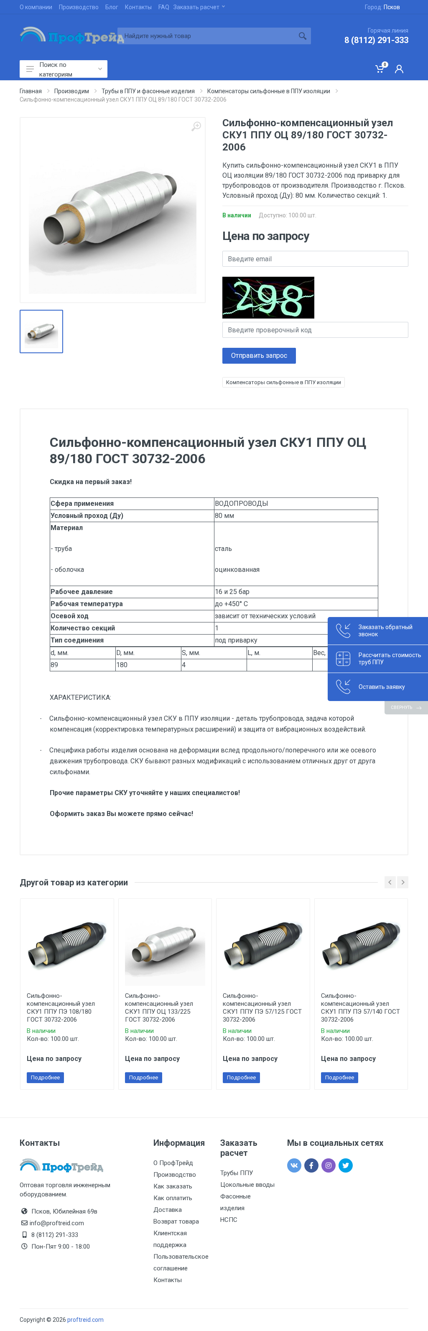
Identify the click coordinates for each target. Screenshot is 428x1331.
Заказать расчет (196, 7)
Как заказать (172, 1186)
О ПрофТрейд (173, 1163)
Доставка (167, 1210)
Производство (79, 7)
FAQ (163, 7)
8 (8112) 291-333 (376, 40)
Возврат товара (176, 1221)
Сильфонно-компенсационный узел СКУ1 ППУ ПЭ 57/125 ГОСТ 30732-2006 (262, 1007)
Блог (111, 7)
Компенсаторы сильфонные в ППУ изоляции (283, 382)
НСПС (228, 1220)
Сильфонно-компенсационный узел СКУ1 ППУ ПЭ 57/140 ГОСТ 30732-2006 (360, 1007)
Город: (382, 7)
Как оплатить (172, 1198)
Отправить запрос (259, 356)
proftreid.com (85, 1319)
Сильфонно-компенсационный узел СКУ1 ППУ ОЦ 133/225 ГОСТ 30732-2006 (159, 1007)
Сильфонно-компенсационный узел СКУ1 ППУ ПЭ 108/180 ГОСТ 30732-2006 (61, 1007)
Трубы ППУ (236, 1173)
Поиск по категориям (55, 69)
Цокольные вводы (247, 1184)
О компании (36, 7)
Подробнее (45, 1077)
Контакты (138, 7)
